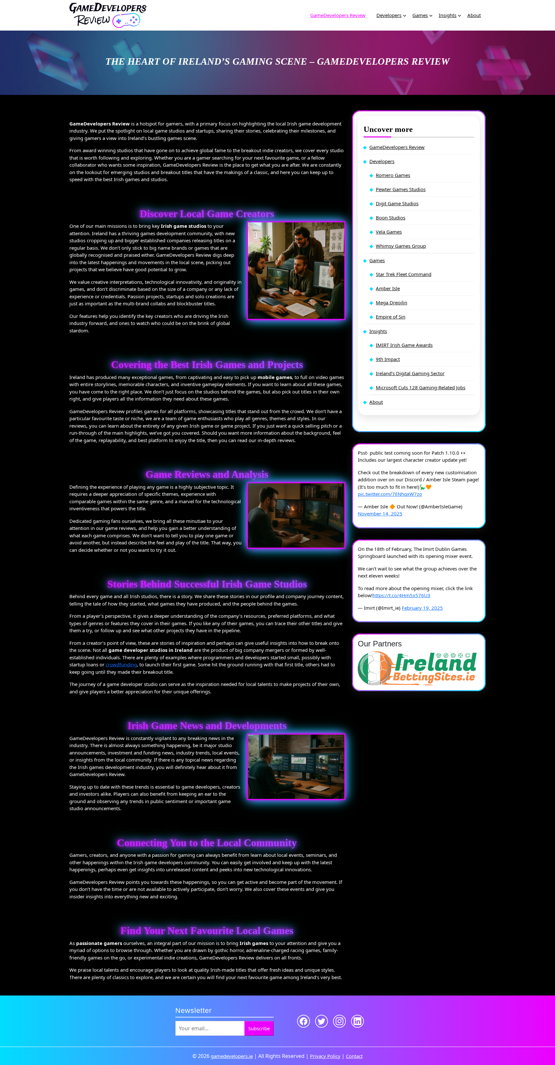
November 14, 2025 (380, 513)
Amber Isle (388, 288)
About (474, 15)
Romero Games (393, 175)
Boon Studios (390, 217)
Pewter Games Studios (401, 189)
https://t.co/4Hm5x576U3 (401, 595)
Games (420, 15)
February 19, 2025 (422, 608)
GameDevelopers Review (338, 15)
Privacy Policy (325, 1056)
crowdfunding (121, 664)
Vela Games (389, 231)
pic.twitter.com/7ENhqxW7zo (390, 494)
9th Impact (388, 359)
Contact (354, 1056)
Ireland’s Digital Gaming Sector (410, 373)
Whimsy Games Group (401, 246)
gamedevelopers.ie (232, 1056)
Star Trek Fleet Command (403, 274)
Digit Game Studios (397, 203)
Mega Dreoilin (391, 302)
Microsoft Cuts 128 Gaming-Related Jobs (420, 387)
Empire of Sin (390, 316)
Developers (388, 15)
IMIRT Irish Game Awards (404, 345)
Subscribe (259, 1028)
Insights (447, 15)
